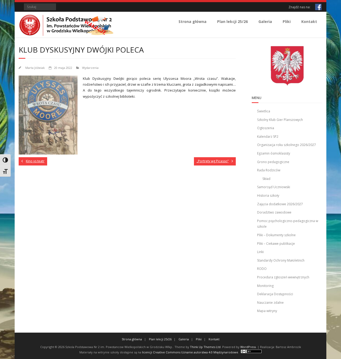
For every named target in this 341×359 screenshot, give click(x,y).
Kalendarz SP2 (267, 136)
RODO (262, 268)
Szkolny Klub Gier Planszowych (280, 119)
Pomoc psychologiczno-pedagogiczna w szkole (287, 224)
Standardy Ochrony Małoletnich (281, 260)
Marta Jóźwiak (35, 68)
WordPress (248, 347)
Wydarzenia (90, 68)
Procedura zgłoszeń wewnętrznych (283, 277)
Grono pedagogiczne (273, 162)
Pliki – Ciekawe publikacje (276, 243)
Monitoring (265, 285)
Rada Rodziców (268, 170)
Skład (266, 178)
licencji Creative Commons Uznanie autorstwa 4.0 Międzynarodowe (190, 352)
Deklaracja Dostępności (275, 294)
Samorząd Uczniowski (273, 187)
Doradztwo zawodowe (274, 212)
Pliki (287, 21)
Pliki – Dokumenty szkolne (276, 235)
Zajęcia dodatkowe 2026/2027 (280, 204)
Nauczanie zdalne (270, 302)
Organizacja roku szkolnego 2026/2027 (286, 145)
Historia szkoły (268, 195)
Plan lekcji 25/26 (232, 21)
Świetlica (263, 111)
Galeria (265, 21)
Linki (260, 252)
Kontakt (309, 21)
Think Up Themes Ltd (205, 347)
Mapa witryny (267, 311)
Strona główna (192, 21)
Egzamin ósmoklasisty (273, 153)
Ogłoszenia (265, 128)
